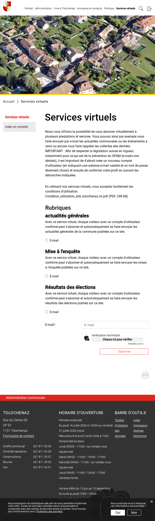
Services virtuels (125, 8)
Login (149, 8)
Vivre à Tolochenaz (64, 8)
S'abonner (124, 351)
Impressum (140, 425)
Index (136, 420)
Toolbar (119, 420)
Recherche (140, 436)
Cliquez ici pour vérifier (117, 339)
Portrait (29, 8)
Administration (43, 8)
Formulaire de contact (18, 436)
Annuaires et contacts (89, 8)
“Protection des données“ (49, 511)
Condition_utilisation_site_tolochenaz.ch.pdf (76, 196)
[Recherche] (141, 8)
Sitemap (138, 430)
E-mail (54, 240)
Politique (109, 8)
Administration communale (25, 398)
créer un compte (16, 127)
